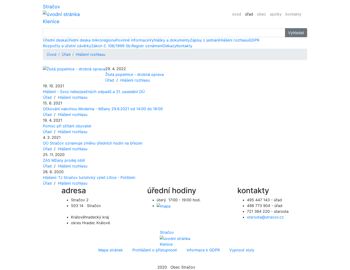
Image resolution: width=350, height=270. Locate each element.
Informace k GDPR (203, 250)
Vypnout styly (241, 250)
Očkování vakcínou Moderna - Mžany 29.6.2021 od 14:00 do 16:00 (103, 108)
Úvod (51, 54)
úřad (249, 14)
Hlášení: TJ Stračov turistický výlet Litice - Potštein (89, 177)
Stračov (51, 7)
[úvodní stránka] (61, 14)
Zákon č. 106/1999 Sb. (111, 45)
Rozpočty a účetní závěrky (67, 45)
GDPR (254, 40)
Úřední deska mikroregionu (91, 40)
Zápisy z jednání (204, 40)
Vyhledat (296, 32)
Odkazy (169, 45)
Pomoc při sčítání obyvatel (67, 126)
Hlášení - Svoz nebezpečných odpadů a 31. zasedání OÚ (94, 91)
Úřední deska (55, 40)
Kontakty (184, 45)
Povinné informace (132, 40)
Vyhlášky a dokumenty (169, 40)
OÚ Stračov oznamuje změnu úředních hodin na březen (92, 143)
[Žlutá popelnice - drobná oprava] (74, 68)
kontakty (293, 14)
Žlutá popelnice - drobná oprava (134, 74)
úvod (236, 14)
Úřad (66, 54)
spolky (276, 14)
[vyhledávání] (305, 11)
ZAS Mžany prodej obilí (64, 160)
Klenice (51, 21)
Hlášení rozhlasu (234, 40)
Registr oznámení (147, 45)
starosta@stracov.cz (265, 217)
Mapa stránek (110, 250)
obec (261, 14)
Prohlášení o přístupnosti (154, 250)
